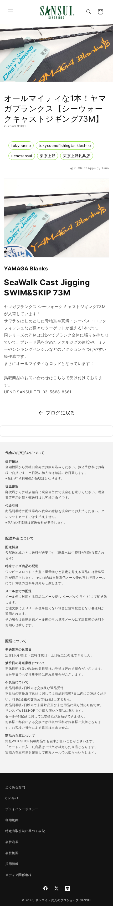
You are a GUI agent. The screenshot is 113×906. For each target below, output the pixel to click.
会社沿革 (11, 842)
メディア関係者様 (18, 875)
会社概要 (11, 853)
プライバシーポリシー (21, 809)
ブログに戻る (60, 412)
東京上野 (47, 156)
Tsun (105, 168)
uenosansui (21, 156)
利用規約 (11, 820)
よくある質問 (15, 787)
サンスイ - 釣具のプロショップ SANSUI (63, 900)
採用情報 (11, 864)
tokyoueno (21, 145)
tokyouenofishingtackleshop (65, 145)
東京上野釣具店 (76, 156)
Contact (11, 798)
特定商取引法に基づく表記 (25, 831)
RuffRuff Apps (85, 168)
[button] (10, 12)
